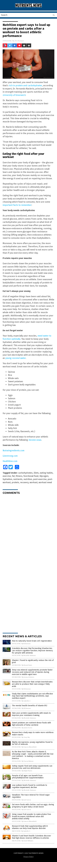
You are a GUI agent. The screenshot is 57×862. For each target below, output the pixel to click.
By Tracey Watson (27, 761)
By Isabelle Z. (26, 701)
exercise (7, 476)
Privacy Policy (28, 857)
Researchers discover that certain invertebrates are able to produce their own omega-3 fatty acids (32, 684)
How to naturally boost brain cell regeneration (32, 641)
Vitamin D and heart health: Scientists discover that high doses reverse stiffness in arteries (31, 837)
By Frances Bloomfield (29, 747)
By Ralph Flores (27, 771)
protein (15, 482)
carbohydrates (25, 473)
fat (13, 476)
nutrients (17, 479)
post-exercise (40, 479)
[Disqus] (28, 529)
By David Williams (27, 841)
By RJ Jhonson (26, 644)
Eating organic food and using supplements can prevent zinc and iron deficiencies (32, 767)
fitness (19, 476)
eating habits (46, 473)
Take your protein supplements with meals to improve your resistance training (31, 714)
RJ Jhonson (19, 41)
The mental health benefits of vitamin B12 (29, 705)
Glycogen (44, 476)
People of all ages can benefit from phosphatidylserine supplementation (27, 776)
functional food (30, 476)
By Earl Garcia (26, 800)
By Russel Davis (27, 665)
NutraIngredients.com (13, 450)
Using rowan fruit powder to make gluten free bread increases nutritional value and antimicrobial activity (31, 816)
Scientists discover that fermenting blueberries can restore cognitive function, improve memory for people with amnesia (32, 650)
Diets (36, 473)
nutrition (27, 479)
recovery (24, 482)
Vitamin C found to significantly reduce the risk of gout (33, 661)
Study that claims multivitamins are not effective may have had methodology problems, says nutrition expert (32, 696)
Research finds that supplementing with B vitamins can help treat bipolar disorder (30, 827)
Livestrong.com (10, 456)
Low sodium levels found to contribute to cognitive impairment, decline (29, 786)
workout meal (45, 482)
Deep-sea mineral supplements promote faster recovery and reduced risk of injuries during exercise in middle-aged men (32, 672)
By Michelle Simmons (29, 655)
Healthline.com (10, 461)
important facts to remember (17, 205)
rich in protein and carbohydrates (25, 85)
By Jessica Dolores (28, 677)
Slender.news (34, 440)
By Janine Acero (27, 728)
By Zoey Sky (26, 737)
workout (34, 482)
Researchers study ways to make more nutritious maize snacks (33, 733)
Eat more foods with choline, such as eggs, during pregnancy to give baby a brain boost (33, 805)
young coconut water (15, 358)
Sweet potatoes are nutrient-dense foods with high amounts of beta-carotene (31, 724)
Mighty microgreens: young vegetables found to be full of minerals (32, 743)
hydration (7, 479)
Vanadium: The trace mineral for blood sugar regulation (31, 796)
